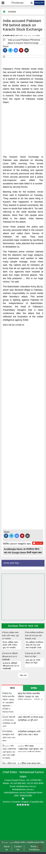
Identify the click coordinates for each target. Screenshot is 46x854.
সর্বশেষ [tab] (12, 688)
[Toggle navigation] (3, 2)
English (25, 802)
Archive (12, 11)
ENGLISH (39, 3)
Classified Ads (36, 802)
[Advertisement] (23, 129)
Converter (16, 802)
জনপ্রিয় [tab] (34, 688)
